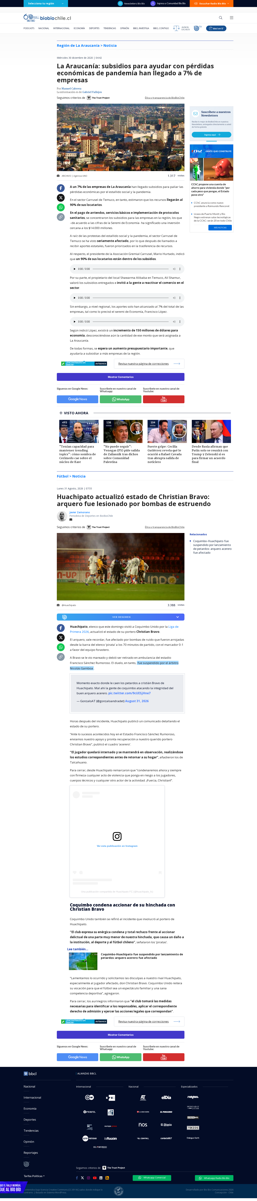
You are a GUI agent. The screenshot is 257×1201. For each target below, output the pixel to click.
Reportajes (31, 1153)
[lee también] (84, 961)
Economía (79, 28)
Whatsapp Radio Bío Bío (216, 1178)
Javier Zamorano (79, 512)
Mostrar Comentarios (121, 376)
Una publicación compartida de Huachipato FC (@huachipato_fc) (117, 891)
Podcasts (29, 28)
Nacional (43, 28)
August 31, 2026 (137, 701)
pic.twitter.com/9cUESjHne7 (129, 693)
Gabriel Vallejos (92, 92)
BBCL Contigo (161, 28)
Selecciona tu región (41, 3)
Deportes (94, 28)
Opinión (124, 28)
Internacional (61, 28)
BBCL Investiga (141, 28)
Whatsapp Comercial (154, 1177)
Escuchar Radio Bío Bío (212, 3)
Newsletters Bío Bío (134, 3)
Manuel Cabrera (71, 89)
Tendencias (109, 28)
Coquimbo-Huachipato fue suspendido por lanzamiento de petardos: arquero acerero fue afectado (142, 956)
